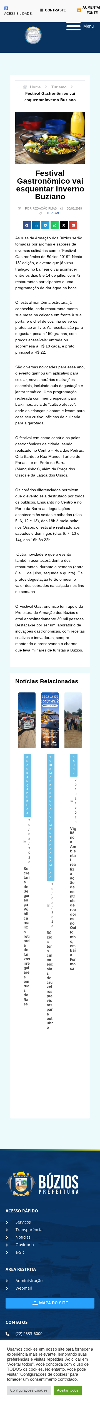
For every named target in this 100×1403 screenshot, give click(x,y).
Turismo (53, 213)
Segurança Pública (27, 784)
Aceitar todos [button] (67, 1390)
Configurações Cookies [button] (29, 1390)
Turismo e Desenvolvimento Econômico (50, 817)
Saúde (74, 765)
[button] (27, 225)
